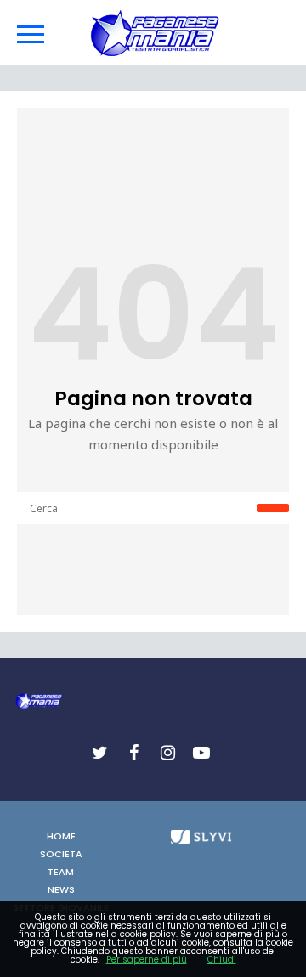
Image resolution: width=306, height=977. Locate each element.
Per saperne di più (146, 959)
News (61, 889)
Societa (61, 854)
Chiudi (221, 959)
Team (61, 871)
